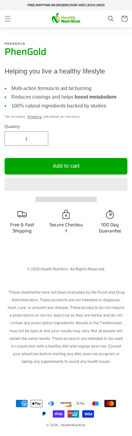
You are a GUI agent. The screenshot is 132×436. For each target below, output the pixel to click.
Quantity (12, 126)
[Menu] (7, 18)
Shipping (34, 116)
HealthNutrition (73, 425)
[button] (66, 185)
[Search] (111, 18)
